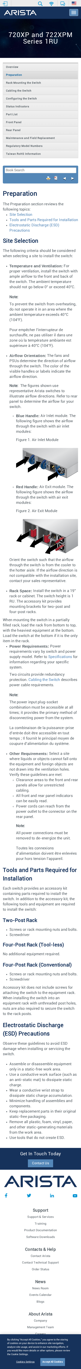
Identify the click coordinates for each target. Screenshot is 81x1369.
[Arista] (20, 13)
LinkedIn (52, 1195)
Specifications (60, 657)
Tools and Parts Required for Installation (43, 220)
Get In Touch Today (40, 1154)
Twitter (29, 1195)
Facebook (6, 1195)
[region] (40, 1351)
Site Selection (20, 215)
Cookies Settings (25, 1362)
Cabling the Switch (44, 680)
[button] (41, 3)
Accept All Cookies (52, 1362)
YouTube (75, 1195)
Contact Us (40, 1163)
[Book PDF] (55, 178)
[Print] (48, 178)
